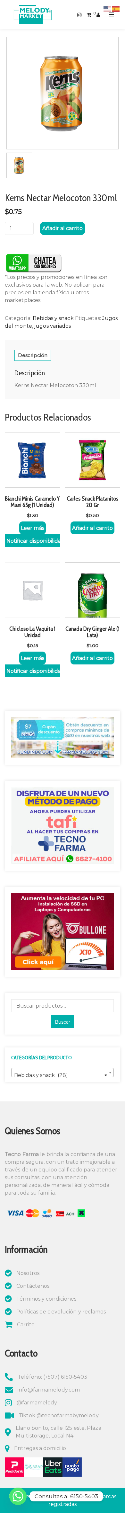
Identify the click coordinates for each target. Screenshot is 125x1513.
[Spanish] (116, 8)
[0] (89, 14)
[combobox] (62, 1072)
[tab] (32, 355)
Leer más (32, 528)
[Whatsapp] (18, 1496)
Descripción (32, 355)
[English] (108, 8)
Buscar (62, 1022)
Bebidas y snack (53, 318)
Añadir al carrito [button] (92, 528)
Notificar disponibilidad (33, 541)
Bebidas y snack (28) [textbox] (60, 1075)
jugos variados (52, 326)
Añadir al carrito (62, 228)
